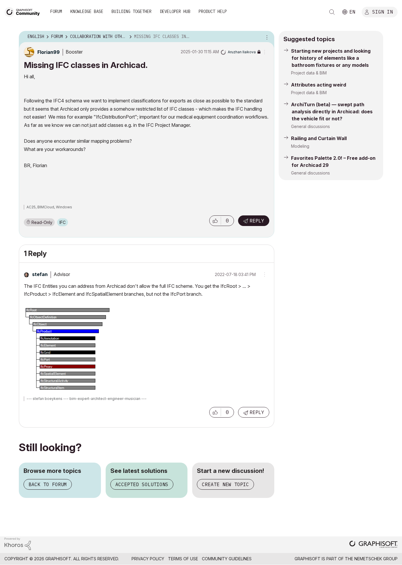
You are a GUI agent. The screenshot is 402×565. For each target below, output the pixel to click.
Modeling (300, 146)
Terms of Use (183, 558)
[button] (215, 221)
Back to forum (48, 484)
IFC (62, 222)
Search (332, 12)
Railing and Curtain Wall (319, 138)
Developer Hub (175, 11)
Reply (257, 221)
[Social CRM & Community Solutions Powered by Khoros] (17, 543)
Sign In (382, 11)
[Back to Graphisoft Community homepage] (24, 11)
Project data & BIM (309, 72)
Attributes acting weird (318, 85)
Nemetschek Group (376, 558)
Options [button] (266, 37)
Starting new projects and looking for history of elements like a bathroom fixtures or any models (331, 58)
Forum (56, 11)
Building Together (132, 11)
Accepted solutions (141, 484)
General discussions (310, 126)
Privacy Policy (148, 558)
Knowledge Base (86, 11)
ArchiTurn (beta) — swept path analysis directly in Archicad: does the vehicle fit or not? (332, 112)
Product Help (213, 11)
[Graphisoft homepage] (373, 545)
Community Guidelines (227, 558)
